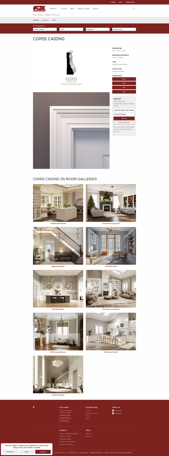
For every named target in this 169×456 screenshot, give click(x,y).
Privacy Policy (72, 452)
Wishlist (54, 20)
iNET (120, 2)
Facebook (118, 411)
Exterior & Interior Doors (67, 442)
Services (89, 436)
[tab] (53, 8)
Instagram (118, 413)
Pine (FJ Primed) (117, 57)
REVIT (124, 79)
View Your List (124, 122)
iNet (87, 419)
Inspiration (45, 20)
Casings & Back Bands (119, 64)
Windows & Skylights (66, 444)
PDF (124, 91)
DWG (124, 83)
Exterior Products (65, 436)
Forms (113, 2)
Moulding (36, 20)
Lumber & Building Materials (68, 434)
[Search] (134, 9)
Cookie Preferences (96, 452)
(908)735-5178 (130, 2)
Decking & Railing (65, 439)
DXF (124, 87)
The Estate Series (118, 71)
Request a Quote (91, 413)
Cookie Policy (83, 452)
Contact (88, 411)
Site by (118, 452)
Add (125, 118)
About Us (89, 434)
